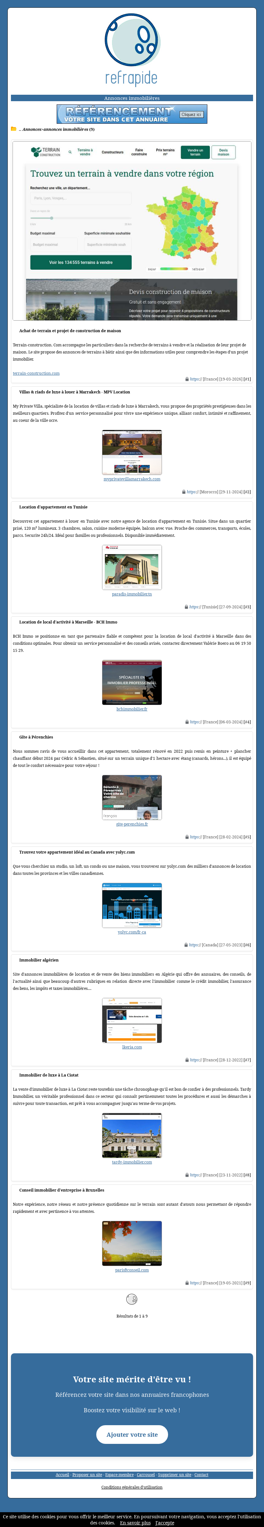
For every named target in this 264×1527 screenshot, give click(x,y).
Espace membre (119, 1474)
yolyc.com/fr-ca (132, 932)
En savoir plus (135, 1523)
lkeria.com (132, 1047)
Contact (201, 1474)
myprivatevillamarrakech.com (132, 479)
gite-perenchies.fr (132, 824)
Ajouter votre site (132, 1434)
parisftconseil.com (132, 1270)
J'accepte (165, 1523)
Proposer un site (87, 1474)
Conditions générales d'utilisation (132, 1487)
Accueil (62, 1474)
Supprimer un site (174, 1474)
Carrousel (146, 1474)
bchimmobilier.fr (132, 709)
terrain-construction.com (36, 373)
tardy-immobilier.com (132, 1162)
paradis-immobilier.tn (132, 594)
